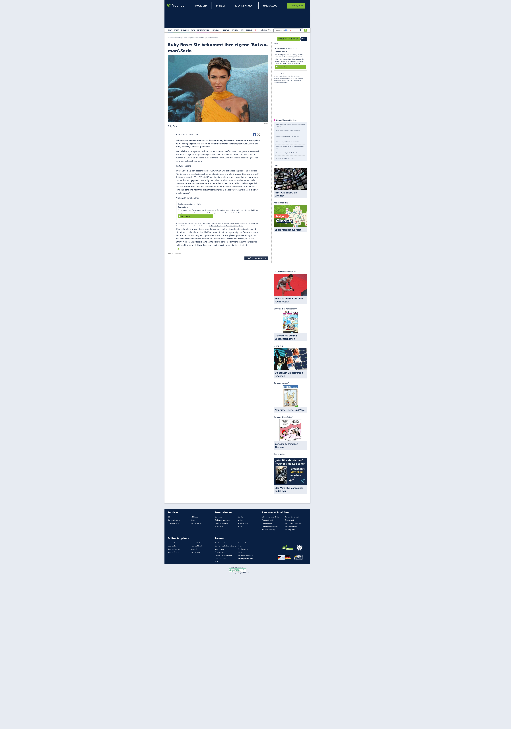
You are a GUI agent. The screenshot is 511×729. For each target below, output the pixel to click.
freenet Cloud (267, 520)
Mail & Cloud (270, 5)
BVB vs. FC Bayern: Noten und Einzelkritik (287, 141)
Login (303, 39)
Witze (240, 526)
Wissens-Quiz (243, 523)
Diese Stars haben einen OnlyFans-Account (288, 130)
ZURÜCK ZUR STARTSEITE (256, 258)
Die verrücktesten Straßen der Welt (285, 158)
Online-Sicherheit (292, 517)
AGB (216, 562)
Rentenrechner (291, 526)
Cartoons (218, 517)
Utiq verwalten (220, 559)
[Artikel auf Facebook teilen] (254, 134)
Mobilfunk (201, 5)
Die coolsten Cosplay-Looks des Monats (286, 153)
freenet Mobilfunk (175, 543)
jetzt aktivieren (186, 216)
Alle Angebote (297, 6)
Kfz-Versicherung (269, 530)
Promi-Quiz (219, 526)
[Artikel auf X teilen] (258, 134)
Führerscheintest (221, 523)
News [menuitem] (170, 30)
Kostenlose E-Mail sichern (288, 39)
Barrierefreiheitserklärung (225, 546)
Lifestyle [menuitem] (216, 30)
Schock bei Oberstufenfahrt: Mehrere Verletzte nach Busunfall (290, 125)
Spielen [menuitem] (235, 30)
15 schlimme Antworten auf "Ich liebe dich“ (287, 136)
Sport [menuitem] (176, 30)
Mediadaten (243, 549)
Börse (170, 517)
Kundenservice (220, 543)
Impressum (219, 549)
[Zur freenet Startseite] (175, 5)
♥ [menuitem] (255, 30)
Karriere (241, 552)
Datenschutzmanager (223, 555)
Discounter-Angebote (270, 517)
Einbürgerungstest (222, 520)
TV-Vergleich (290, 530)
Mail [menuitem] (242, 30)
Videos (240, 520)
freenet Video (196, 543)
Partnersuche (196, 523)
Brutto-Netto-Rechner (293, 523)
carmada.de (195, 552)
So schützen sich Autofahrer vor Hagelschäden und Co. (290, 147)
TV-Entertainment (244, 5)
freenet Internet (174, 549)
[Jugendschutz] (237, 570)
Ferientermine (173, 523)
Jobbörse (194, 517)
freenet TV (172, 546)
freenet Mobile (197, 546)
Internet (220, 5)
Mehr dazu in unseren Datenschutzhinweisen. (226, 226)
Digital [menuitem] (226, 30)
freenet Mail (267, 523)
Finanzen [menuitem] (185, 30)
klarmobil (194, 549)
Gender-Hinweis (244, 543)
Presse (241, 546)
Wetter (193, 520)
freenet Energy (174, 552)
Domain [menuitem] (249, 30)
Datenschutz (220, 552)
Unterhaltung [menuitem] (203, 30)
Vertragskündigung (245, 555)
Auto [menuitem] (193, 30)
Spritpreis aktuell (174, 520)
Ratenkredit (289, 520)
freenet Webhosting (270, 526)
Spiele (240, 517)
